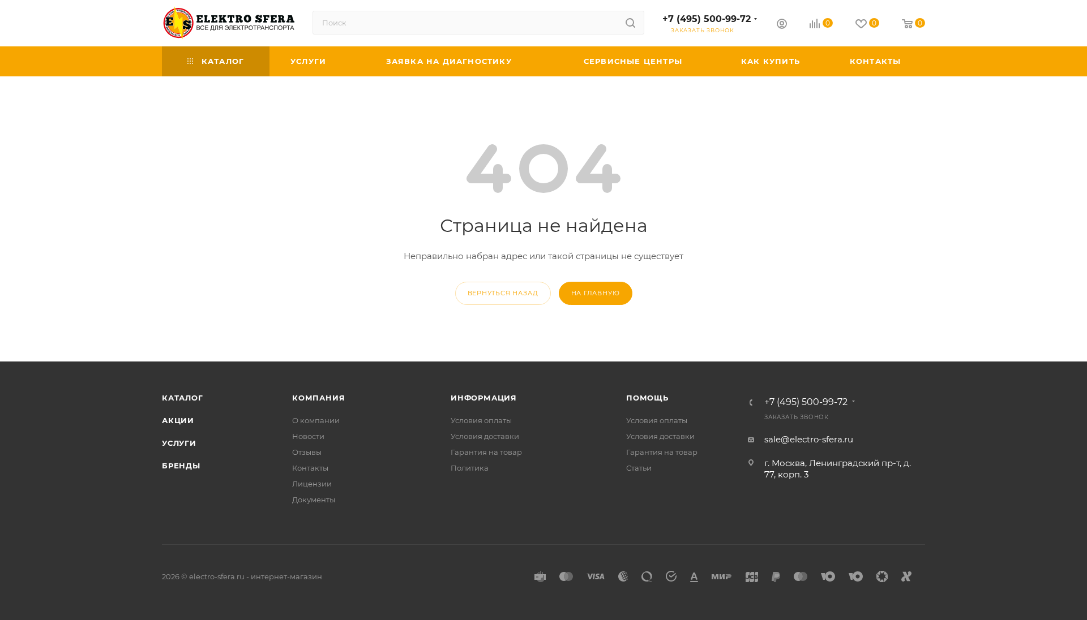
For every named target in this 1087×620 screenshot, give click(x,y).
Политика (470, 467)
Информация (484, 397)
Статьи (639, 467)
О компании (316, 420)
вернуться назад (503, 293)
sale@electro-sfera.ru (808, 439)
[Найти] (630, 23)
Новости (308, 436)
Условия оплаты (481, 420)
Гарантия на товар (486, 452)
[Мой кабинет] (782, 25)
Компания (318, 397)
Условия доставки (485, 436)
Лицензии (312, 483)
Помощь (647, 397)
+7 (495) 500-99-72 (706, 19)
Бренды (181, 465)
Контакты (310, 467)
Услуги (179, 442)
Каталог (182, 397)
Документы (313, 499)
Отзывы (307, 452)
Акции (178, 420)
